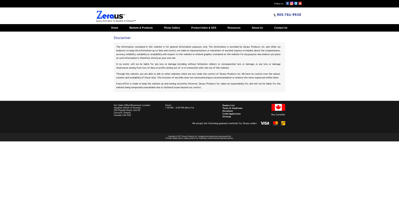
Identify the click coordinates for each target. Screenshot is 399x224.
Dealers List (228, 105)
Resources (234, 27)
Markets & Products (141, 27)
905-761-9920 (288, 14)
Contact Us (280, 27)
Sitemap (226, 116)
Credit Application (231, 113)
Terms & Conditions (232, 108)
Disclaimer (227, 111)
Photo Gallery (172, 27)
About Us (257, 27)
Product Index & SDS (203, 27)
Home (114, 27)
